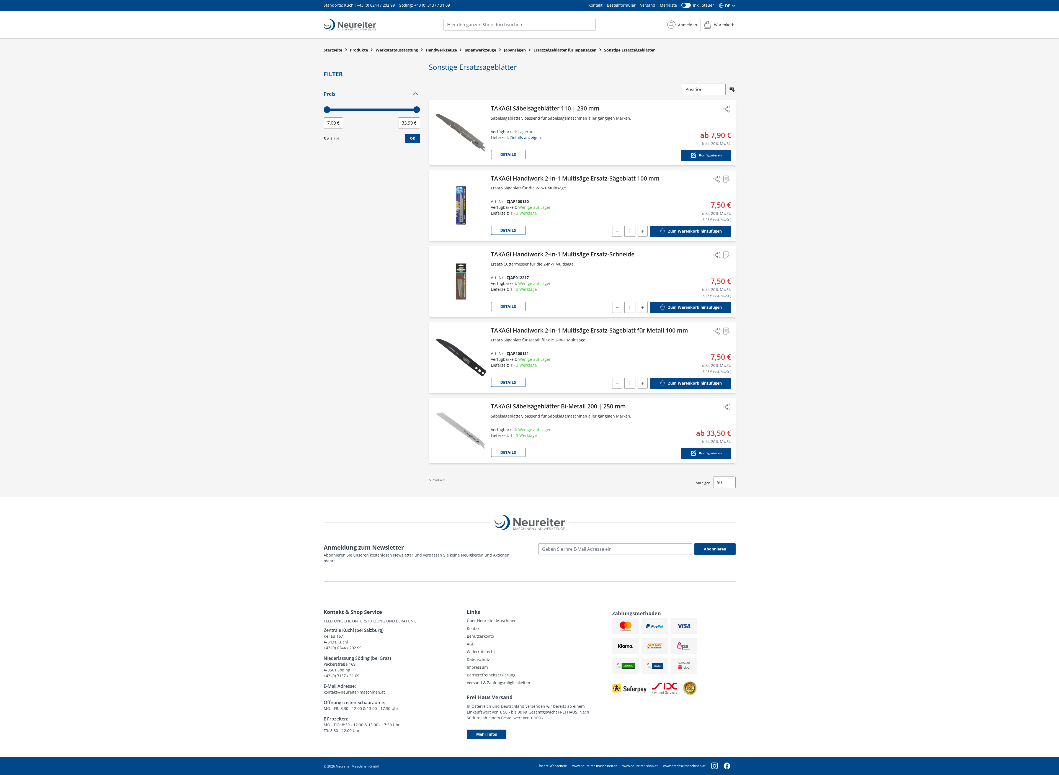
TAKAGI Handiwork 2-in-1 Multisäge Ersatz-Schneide (563, 254)
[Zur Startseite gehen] (350, 24)
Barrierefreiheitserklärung (491, 675)
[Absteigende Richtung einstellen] (732, 89)
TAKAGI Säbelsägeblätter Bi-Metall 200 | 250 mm (558, 406)
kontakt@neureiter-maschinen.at (354, 692)
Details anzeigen (525, 137)
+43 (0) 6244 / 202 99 (376, 5)
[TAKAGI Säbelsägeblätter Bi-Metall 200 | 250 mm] (461, 430)
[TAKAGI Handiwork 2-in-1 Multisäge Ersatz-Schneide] (461, 281)
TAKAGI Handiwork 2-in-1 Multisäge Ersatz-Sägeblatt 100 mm (575, 178)
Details (508, 154)
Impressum (477, 667)
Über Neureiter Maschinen (492, 620)
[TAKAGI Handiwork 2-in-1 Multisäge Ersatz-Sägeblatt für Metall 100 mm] (461, 357)
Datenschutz (478, 659)
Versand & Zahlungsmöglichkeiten (498, 682)
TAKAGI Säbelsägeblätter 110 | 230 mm (545, 108)
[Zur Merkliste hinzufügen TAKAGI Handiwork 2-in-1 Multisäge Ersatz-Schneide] (726, 255)
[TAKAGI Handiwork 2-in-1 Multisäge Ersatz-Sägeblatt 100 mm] (461, 205)
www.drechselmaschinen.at (684, 765)
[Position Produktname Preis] (704, 89)
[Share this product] (726, 109)
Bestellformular (621, 5)
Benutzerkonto (480, 636)
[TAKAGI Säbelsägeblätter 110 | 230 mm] (461, 132)
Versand (647, 5)
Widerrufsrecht (481, 651)
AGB (471, 644)
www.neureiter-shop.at (640, 765)
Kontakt (595, 5)
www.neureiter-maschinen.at (594, 765)
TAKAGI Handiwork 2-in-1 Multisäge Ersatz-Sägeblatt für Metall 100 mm (589, 330)
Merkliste (668, 5)
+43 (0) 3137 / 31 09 (432, 5)
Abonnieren (715, 549)
